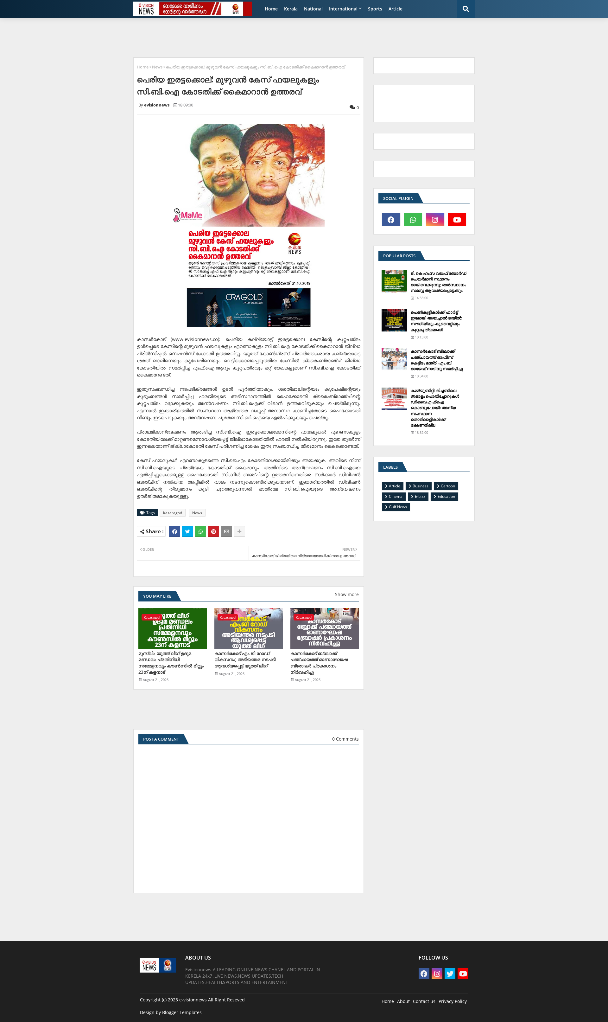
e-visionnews (193, 1000)
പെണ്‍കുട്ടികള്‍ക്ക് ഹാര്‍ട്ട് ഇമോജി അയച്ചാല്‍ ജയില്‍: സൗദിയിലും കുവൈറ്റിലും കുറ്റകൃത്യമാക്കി (436, 320)
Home (271, 9)
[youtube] (457, 219)
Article (395, 9)
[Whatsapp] (200, 531)
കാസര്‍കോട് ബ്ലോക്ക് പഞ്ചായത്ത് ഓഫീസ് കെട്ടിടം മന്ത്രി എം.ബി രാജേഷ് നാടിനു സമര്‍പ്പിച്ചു (437, 359)
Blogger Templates (182, 1012)
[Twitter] (187, 531)
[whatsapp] (413, 219)
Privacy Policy (453, 1001)
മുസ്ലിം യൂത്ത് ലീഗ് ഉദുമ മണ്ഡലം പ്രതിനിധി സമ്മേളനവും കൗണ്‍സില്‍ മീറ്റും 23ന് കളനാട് (171, 662)
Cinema (395, 496)
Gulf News (398, 507)
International (343, 9)
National (313, 9)
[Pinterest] (213, 531)
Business (420, 486)
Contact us (424, 1001)
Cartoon (448, 486)
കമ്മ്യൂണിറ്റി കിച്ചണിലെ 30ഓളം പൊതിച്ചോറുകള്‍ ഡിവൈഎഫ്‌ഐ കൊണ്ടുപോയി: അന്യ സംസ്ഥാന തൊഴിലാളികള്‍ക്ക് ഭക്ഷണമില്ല (435, 408)
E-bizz (420, 496)
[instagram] (435, 219)
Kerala (291, 9)
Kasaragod (172, 513)
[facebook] (391, 219)
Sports (375, 9)
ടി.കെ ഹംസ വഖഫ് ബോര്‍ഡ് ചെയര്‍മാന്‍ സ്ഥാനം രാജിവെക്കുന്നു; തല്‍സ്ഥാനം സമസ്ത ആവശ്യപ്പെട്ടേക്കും (438, 281)
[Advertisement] (283, 36)
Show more (347, 594)
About (403, 1001)
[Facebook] (174, 531)
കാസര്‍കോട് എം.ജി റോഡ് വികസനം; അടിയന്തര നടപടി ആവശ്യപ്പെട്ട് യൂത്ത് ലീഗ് (245, 659)
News (157, 67)
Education (446, 496)
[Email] (226, 531)
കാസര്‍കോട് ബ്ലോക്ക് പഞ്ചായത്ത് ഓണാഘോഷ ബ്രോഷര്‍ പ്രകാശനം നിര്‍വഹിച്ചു (319, 662)
